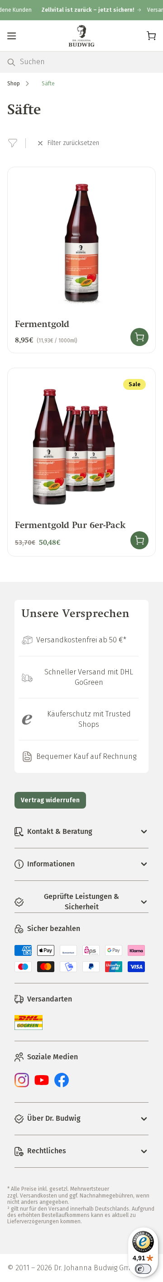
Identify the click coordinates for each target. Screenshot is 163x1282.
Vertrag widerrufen (50, 800)
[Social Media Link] (21, 1085)
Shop (13, 83)
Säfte (48, 83)
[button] (12, 36)
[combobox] (88, 62)
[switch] (143, 1269)
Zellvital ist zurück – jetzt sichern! (83, 10)
